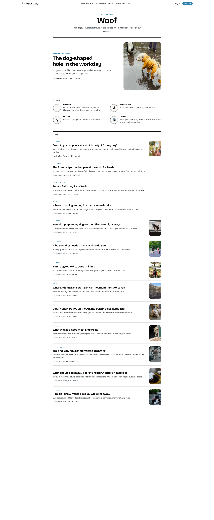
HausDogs (32, 3)
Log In (177, 3)
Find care (187, 3)
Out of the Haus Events (104, 3)
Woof (130, 3)
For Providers (120, 3)
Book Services (86, 3)
